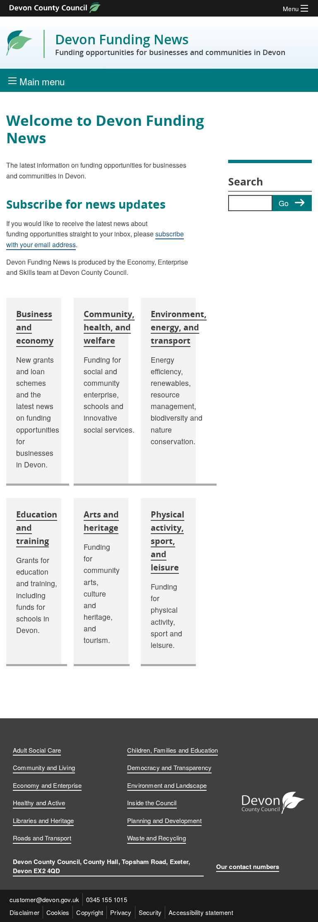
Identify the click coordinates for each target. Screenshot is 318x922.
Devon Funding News (170, 44)
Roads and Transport (42, 837)
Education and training (36, 527)
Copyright (89, 912)
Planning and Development (164, 820)
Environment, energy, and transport (179, 327)
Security (150, 912)
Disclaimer (24, 912)
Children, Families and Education (172, 750)
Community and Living (44, 767)
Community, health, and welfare (109, 327)
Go (284, 202)
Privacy (120, 912)
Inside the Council (152, 802)
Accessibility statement (201, 912)
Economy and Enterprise (47, 785)
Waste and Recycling (156, 837)
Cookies (57, 912)
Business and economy (34, 327)
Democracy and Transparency (169, 767)
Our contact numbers (247, 866)
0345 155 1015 (106, 899)
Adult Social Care (37, 750)
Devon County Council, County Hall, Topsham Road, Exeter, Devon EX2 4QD (101, 866)
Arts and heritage (101, 521)
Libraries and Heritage (43, 820)
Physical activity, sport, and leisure (167, 541)
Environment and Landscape (167, 785)
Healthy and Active (39, 802)
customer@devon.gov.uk (44, 899)
